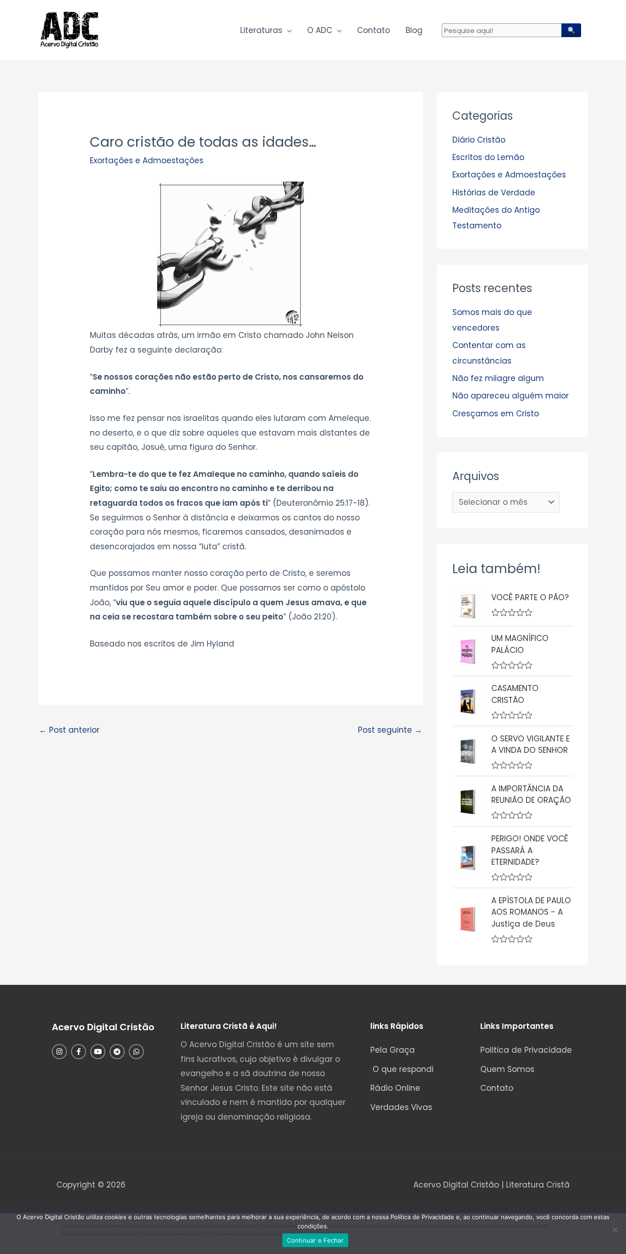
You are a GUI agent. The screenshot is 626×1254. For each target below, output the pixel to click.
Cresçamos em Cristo (495, 413)
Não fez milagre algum (498, 378)
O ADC (319, 30)
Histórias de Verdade (493, 192)
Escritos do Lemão (488, 157)
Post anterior (69, 729)
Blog (414, 30)
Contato (373, 30)
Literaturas (261, 30)
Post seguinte (390, 729)
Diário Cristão (478, 139)
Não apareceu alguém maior (510, 395)
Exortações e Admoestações (146, 160)
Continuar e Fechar (315, 1240)
